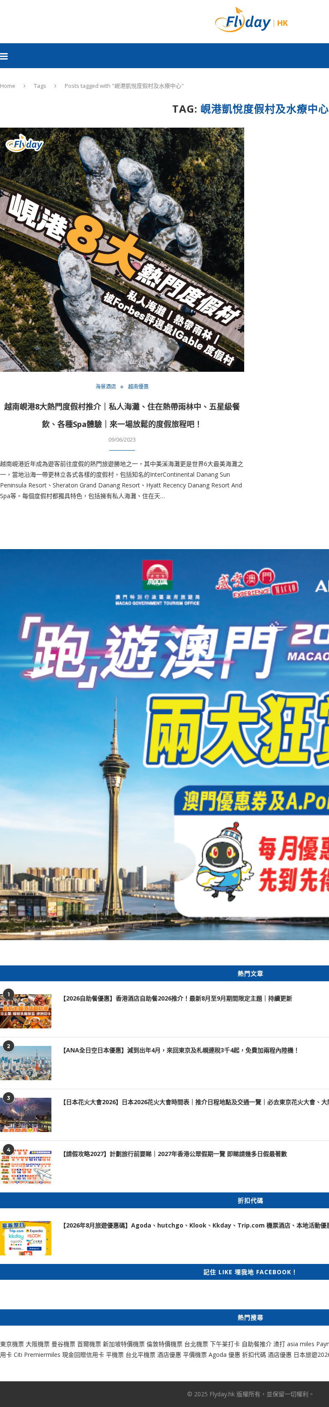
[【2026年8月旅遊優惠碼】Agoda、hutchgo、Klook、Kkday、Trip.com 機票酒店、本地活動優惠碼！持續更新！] (25, 1238)
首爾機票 (89, 1344)
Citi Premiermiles (37, 1354)
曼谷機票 (63, 1344)
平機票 (116, 1354)
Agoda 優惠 (225, 1354)
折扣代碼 (254, 1354)
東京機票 (12, 1344)
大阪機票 (38, 1344)
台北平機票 (141, 1354)
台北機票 (196, 1344)
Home (7, 86)
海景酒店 (106, 387)
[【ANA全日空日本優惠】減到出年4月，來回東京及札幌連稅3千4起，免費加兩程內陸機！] (25, 1063)
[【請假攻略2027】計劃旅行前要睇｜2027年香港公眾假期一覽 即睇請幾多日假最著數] (25, 1167)
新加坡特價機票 (124, 1344)
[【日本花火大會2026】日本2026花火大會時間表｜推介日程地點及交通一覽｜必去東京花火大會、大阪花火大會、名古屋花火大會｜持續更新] (25, 1115)
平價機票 (195, 1354)
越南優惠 (138, 387)
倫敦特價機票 (164, 1344)
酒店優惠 (169, 1354)
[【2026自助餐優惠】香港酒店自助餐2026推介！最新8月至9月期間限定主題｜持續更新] (25, 1011)
